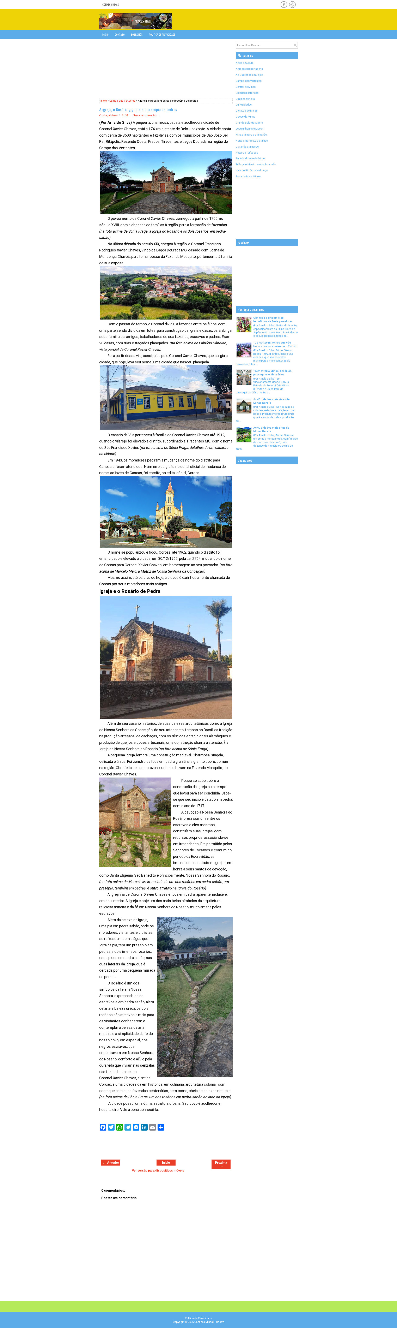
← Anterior (111, 1162)
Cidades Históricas (247, 92)
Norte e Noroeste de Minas (252, 140)
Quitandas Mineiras (247, 146)
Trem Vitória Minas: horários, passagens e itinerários (272, 372)
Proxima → (221, 1164)
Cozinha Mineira (245, 98)
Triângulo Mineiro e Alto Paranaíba (256, 164)
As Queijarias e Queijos (249, 74)
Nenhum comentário (145, 115)
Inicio (105, 34)
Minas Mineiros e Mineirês (251, 134)
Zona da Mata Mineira (249, 176)
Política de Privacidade (162, 34)
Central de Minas (246, 86)
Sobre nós (137, 34)
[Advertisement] (249, 19)
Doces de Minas (245, 116)
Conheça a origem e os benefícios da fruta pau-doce (272, 319)
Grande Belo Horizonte (249, 122)
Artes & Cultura (245, 62)
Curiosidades (244, 104)
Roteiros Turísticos (247, 152)
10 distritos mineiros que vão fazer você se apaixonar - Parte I (275, 344)
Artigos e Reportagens (249, 68)
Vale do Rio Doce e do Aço (252, 170)
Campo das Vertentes (122, 100)
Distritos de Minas (246, 110)
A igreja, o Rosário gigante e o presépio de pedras (138, 109)
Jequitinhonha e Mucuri (249, 128)
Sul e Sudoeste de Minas (250, 158)
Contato (120, 34)
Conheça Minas (110, 4)
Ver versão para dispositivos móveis (158, 1170)
